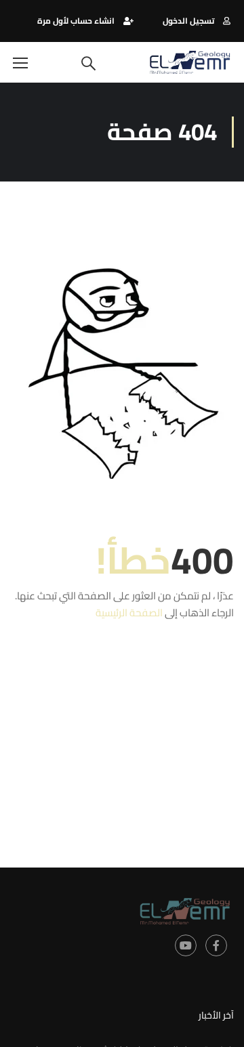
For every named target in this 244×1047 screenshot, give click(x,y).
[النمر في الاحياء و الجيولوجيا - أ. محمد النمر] (190, 62)
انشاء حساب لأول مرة (76, 20)
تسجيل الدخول (188, 20)
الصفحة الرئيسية (129, 612)
